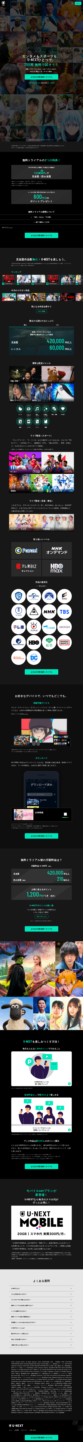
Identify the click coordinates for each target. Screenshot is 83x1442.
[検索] (72, 3)
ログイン (78, 3)
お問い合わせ (33, 1430)
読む (57, 325)
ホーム (10, 1430)
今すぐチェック (41, 916)
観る (25, 325)
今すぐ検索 (41, 311)
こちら (11, 227)
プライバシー (24, 1430)
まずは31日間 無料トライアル (41, 77)
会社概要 (16, 1430)
